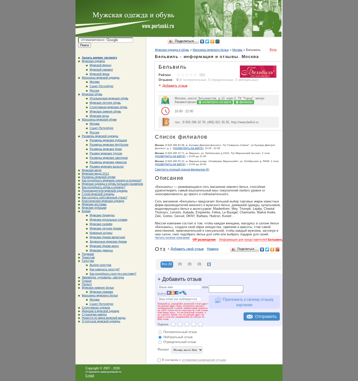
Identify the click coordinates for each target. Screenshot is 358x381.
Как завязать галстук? (105, 269)
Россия (94, 90)
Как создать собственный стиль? (104, 197)
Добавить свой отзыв (187, 249)
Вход (273, 49)
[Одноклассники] (212, 41)
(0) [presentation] (180, 264)
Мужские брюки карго (104, 246)
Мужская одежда (93, 61)
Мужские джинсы (101, 250)
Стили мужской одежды (98, 194)
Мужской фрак (99, 74)
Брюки (86, 211)
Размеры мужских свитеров (109, 158)
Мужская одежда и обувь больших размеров (112, 184)
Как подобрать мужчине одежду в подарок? (112, 180)
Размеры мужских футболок (109, 144)
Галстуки (88, 261)
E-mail (89, 375)
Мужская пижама (101, 292)
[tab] (166, 264)
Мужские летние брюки (106, 228)
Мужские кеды (99, 116)
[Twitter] (207, 41)
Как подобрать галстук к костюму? (113, 274)
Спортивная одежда (96, 307)
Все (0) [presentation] (167, 264)
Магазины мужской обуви (99, 119)
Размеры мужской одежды (100, 136)
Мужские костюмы (94, 204)
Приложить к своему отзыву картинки (247, 302)
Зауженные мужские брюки (108, 241)
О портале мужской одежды (101, 321)
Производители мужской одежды (105, 190)
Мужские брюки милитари (107, 237)
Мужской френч (100, 65)
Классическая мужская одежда (103, 201)
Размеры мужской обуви (98, 177)
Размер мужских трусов (106, 153)
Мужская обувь (92, 94)
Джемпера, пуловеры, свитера (103, 277)
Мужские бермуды (102, 215)
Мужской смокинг (101, 69)
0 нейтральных (246, 80)
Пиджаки (88, 254)
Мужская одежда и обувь (172, 50)
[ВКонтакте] (202, 41)
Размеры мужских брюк (106, 149)
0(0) (201, 75)
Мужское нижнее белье (98, 287)
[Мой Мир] (217, 41)
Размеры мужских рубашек (108, 140)
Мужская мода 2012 (95, 173)
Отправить (266, 316)
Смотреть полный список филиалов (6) (182, 169)
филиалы (246, 102)
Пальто (87, 284)
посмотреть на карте (216, 102)
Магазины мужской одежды (101, 77)
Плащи (87, 281)
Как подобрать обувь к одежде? (103, 187)
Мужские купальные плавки (108, 219)
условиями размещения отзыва (204, 360)
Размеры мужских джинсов (108, 162)
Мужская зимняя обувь (105, 111)
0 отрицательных (220, 80)
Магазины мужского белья (100, 295)
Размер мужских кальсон (107, 166)
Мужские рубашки (94, 208)
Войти (162, 293)
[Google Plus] (277, 249)
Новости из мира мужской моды (104, 318)
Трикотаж (88, 257)
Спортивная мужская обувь (108, 107)
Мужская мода (92, 170)
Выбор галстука (100, 265)
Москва (95, 82)
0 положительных (193, 80)
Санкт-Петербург (101, 86)
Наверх (213, 249)
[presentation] (209, 264)
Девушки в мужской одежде (100, 311)
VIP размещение (204, 239)
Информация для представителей (251, 239)
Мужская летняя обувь (105, 103)
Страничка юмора (94, 314)
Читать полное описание (172, 237)
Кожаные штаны (101, 233)
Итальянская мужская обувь (109, 98)
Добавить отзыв (174, 85)
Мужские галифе (101, 224)
